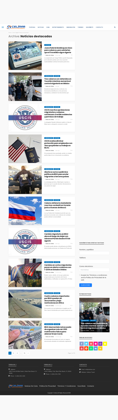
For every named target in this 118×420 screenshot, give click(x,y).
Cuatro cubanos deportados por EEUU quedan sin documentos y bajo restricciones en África (56, 299)
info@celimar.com (90, 369)
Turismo (80, 27)
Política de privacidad (47, 386)
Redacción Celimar (50, 55)
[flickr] (95, 343)
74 (24, 353)
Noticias (41, 27)
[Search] (114, 27)
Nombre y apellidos (86, 250)
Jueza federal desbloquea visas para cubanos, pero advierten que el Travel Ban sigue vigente (58, 50)
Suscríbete (89, 27)
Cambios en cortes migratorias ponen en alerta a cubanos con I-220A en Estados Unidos (58, 267)
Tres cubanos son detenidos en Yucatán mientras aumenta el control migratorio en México (57, 81)
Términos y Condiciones (66, 386)
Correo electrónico (86, 266)
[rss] (100, 348)
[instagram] (100, 343)
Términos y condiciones (98, 275)
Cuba (48, 27)
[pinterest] (91, 343)
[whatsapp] (91, 348)
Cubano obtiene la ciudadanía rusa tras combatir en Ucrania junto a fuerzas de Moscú (57, 205)
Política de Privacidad (94, 277)
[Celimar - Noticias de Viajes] (16, 27)
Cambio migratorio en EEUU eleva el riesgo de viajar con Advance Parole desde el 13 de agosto (57, 237)
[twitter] (86, 343)
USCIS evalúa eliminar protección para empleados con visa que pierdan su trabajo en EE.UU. (58, 144)
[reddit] (86, 348)
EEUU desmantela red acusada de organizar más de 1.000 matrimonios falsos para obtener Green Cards (57, 330)
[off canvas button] (3, 27)
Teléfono (82, 258)
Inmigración (71, 27)
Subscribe (85, 285)
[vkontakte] (95, 348)
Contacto (99, 27)
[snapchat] (105, 343)
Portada (32, 27)
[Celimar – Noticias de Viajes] (15, 386)
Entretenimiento (58, 27)
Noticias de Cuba (31, 386)
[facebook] (81, 343)
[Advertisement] (59, 12)
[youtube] (81, 348)
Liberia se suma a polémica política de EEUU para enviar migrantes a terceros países (56, 174)
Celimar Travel (91, 372)
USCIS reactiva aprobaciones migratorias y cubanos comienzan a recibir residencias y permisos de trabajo (58, 113)
